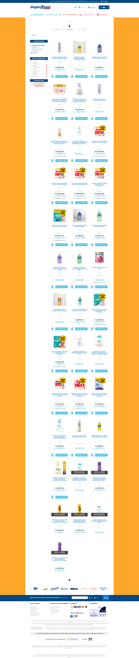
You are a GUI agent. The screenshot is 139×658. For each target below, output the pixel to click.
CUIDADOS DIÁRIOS (71, 14)
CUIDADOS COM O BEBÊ (54, 14)
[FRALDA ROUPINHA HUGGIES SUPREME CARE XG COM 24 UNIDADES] (59, 389)
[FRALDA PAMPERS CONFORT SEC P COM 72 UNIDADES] (59, 221)
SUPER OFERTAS (103, 14)
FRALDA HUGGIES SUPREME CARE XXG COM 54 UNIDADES (99, 184)
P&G (99, 317)
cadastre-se (92, 7)
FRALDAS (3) (35, 47)
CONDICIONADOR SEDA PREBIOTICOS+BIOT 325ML (79, 436)
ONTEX (99, 401)
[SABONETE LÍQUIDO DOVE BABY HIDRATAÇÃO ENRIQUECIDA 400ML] (59, 431)
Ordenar (64, 29)
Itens (53, 29)
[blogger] (74, 617)
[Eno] (36, 589)
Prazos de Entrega (54, 610)
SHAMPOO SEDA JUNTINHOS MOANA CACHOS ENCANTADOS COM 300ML (59, 521)
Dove (79, 107)
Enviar (106, 598)
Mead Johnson (99, 275)
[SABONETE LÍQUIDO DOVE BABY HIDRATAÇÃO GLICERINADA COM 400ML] (59, 473)
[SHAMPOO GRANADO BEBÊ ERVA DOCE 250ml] (99, 221)
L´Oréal (59, 65)
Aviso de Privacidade (35, 614)
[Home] (40, 7)
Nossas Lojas (33, 607)
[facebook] (71, 617)
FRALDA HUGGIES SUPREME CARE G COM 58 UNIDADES (59, 183)
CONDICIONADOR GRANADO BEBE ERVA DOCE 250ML (79, 310)
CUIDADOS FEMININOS (88, 14)
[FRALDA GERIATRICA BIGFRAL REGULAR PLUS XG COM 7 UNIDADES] (99, 389)
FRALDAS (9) (36, 51)
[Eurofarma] (55, 589)
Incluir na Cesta (61, 76)
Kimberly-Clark (99, 149)
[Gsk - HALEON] (74, 589)
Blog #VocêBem (34, 615)
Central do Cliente (54, 606)
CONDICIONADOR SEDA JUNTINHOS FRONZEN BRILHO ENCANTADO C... (99, 479)
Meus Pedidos (104, 1)
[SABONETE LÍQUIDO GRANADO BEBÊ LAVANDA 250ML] (59, 263)
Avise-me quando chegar (79, 472)
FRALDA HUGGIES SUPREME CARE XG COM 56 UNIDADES (79, 183)
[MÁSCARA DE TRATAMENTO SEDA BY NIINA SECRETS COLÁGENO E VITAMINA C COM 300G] (59, 95)
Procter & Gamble (60, 233)
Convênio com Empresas (56, 607)
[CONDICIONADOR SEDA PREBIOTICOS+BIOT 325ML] (79, 431)
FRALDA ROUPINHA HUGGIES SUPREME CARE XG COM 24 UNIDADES (59, 395)
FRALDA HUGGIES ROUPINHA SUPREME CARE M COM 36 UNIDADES (79, 395)
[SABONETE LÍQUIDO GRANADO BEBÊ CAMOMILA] (59, 305)
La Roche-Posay (59, 149)
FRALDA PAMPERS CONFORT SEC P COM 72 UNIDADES (59, 226)
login (95, 6)
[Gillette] (65, 589)
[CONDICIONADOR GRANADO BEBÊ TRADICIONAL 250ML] (99, 431)
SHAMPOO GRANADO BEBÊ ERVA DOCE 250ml (99, 226)
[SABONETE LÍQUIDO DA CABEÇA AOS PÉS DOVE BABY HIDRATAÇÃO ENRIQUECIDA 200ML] (79, 137)
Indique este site (34, 609)
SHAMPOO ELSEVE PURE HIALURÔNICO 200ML (99, 99)
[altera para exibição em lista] (86, 29)
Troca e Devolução (54, 611)
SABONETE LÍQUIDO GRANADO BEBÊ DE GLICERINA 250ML (79, 58)
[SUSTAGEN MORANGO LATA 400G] (99, 263)
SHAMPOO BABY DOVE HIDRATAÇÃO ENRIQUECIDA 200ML (99, 521)
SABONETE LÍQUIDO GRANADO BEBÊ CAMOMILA (59, 310)
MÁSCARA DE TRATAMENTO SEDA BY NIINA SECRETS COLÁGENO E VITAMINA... (59, 100)
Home (69, 22)
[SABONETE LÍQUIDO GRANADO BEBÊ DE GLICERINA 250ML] (79, 53)
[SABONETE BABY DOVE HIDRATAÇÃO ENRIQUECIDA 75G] (79, 347)
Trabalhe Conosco (34, 612)
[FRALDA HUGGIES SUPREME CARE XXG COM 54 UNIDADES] (99, 179)
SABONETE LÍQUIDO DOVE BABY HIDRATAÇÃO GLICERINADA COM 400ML (59, 479)
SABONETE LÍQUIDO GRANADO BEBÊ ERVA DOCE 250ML (79, 269)
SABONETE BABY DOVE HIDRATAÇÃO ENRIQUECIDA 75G (79, 353)
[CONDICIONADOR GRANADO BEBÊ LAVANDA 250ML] (99, 53)
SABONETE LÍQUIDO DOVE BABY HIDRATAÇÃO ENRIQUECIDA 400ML (59, 437)
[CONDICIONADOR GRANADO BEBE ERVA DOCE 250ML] (79, 305)
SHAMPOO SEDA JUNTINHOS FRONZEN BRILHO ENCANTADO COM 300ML (59, 559)
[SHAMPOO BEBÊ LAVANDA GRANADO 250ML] (79, 221)
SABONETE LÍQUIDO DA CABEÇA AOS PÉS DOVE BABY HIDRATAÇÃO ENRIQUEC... (79, 142)
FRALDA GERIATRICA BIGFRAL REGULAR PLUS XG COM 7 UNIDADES (99, 395)
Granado (79, 65)
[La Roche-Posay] (103, 589)
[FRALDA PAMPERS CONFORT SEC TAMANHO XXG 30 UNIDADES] (59, 347)
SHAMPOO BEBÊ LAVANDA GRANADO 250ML (79, 226)
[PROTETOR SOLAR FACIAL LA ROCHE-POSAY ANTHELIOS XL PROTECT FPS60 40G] (59, 137)
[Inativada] (102, 615)
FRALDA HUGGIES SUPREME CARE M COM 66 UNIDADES (99, 141)
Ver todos (69, 593)
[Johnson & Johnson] (84, 589)
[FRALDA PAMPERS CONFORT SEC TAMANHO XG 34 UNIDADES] (99, 305)
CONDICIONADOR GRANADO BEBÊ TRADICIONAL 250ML (99, 436)
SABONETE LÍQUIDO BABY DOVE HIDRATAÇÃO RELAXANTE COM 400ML (79, 100)
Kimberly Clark (59, 401)
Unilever (59, 107)
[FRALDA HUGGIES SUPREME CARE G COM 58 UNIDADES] (59, 179)
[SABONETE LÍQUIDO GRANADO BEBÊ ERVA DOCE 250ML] (79, 263)
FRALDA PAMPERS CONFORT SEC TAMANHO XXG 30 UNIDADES (59, 353)
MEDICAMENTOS (38, 14)
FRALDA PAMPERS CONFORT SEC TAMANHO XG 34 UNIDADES (99, 311)
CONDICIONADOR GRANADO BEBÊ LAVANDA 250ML (99, 57)
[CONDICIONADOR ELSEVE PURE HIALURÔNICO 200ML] (59, 53)
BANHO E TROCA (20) (37, 49)
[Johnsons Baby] (94, 589)
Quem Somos (33, 606)
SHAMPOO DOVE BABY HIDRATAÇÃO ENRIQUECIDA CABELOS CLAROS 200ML (79, 479)
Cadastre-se (33, 610)
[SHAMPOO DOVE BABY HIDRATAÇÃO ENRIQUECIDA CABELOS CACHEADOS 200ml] (99, 347)
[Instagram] (76, 617)
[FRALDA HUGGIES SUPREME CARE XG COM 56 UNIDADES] (79, 179)
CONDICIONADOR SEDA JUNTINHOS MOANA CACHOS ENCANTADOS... (79, 521)
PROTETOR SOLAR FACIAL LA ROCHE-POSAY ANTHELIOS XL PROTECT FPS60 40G (59, 142)
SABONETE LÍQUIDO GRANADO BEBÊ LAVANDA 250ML (59, 269)
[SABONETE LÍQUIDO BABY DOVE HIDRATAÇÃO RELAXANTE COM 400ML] (79, 95)
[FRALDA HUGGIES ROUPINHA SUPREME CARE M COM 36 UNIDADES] (79, 389)
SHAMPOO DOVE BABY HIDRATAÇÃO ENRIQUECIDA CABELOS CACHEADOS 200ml (99, 353)
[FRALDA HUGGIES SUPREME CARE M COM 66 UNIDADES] (99, 137)
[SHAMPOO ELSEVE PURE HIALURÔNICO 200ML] (99, 95)
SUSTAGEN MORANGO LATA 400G (99, 268)
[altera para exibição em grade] (84, 29)
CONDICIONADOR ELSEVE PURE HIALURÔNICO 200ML (59, 57)
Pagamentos (53, 612)
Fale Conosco (33, 611)
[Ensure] (45, 589)
